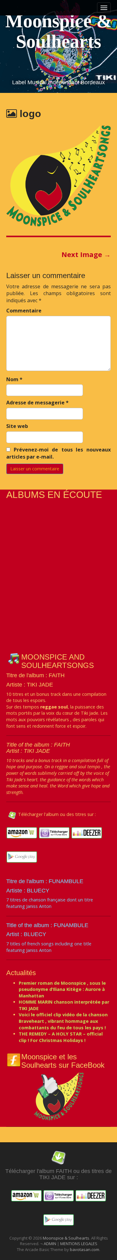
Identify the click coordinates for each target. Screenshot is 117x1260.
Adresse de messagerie (37, 402)
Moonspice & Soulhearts (58, 31)
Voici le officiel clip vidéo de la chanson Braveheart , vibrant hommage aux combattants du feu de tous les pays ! (63, 1021)
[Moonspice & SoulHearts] (59, 1096)
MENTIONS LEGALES (78, 1243)
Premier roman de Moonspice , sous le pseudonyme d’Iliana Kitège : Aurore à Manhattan (62, 989)
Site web (17, 426)
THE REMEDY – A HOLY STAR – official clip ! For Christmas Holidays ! (61, 1037)
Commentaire (23, 310)
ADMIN (50, 1243)
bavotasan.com (84, 1249)
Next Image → (86, 254)
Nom (14, 379)
